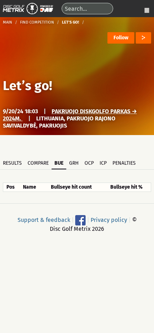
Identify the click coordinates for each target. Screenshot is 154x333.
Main (7, 22)
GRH (74, 163)
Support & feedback (44, 219)
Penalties (124, 163)
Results (12, 163)
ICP (103, 163)
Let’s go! (27, 86)
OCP (89, 163)
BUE (58, 163)
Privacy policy (109, 219)
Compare (38, 163)
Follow (121, 38)
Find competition (37, 22)
